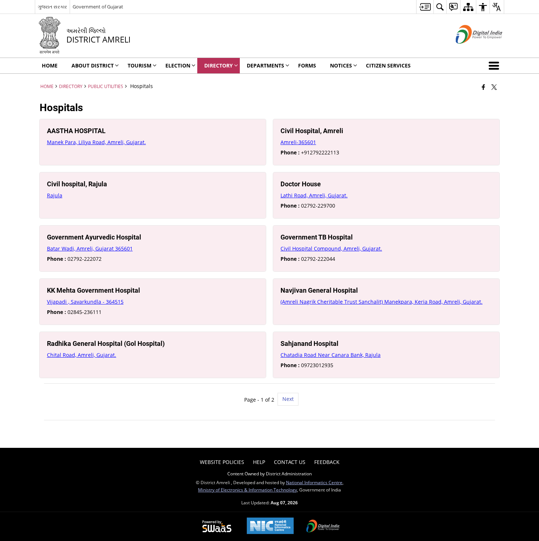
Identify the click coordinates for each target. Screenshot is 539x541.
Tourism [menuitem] (139, 65)
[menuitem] (424, 7)
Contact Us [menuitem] (289, 461)
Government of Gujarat (98, 6)
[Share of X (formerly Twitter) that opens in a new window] (494, 87)
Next (288, 398)
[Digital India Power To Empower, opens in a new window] (323, 526)
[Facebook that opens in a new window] (483, 87)
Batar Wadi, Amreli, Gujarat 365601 (90, 248)
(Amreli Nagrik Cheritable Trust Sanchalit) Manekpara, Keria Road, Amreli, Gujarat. (381, 301)
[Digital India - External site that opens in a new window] (470, 49)
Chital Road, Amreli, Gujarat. (81, 354)
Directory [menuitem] (218, 65)
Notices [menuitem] (341, 65)
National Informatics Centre (314, 482)
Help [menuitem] (259, 461)
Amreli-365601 (298, 142)
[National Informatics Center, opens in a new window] (270, 526)
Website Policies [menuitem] (222, 461)
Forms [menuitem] (307, 65)
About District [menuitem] (93, 65)
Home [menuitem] (50, 65)
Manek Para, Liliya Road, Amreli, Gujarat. (96, 142)
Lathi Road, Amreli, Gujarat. (314, 195)
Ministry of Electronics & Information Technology (247, 490)
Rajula (54, 195)
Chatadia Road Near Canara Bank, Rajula (330, 354)
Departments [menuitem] (265, 65)
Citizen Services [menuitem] (388, 65)
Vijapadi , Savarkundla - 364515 (85, 301)
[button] (495, 65)
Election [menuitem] (177, 65)
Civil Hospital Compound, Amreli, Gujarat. (331, 248)
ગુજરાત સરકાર (52, 6)
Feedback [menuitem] (327, 461)
